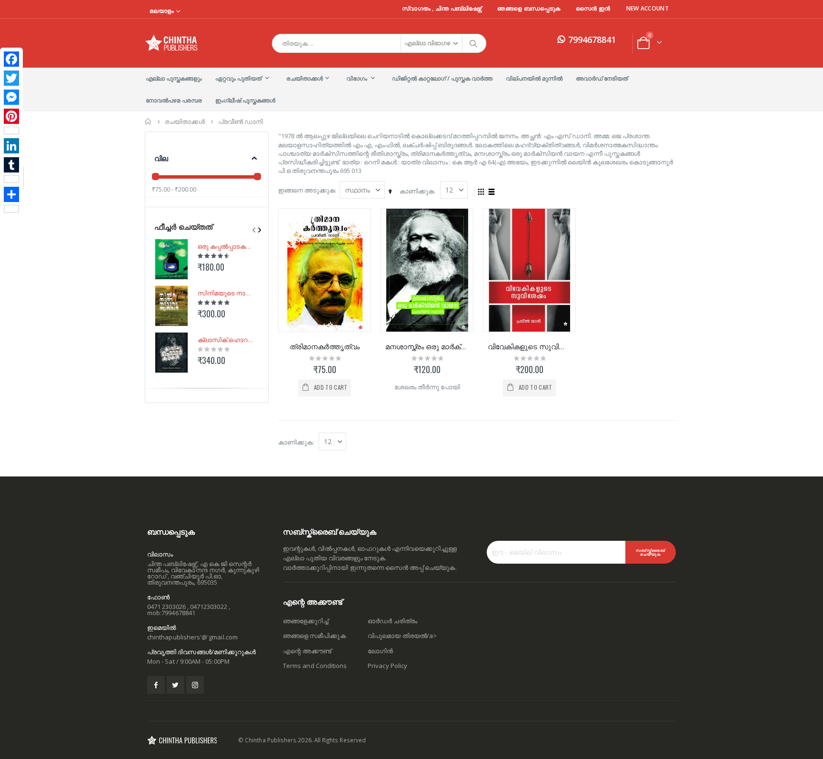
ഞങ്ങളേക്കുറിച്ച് (305, 621)
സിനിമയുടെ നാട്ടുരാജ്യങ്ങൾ (226, 293)
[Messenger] (11, 97)
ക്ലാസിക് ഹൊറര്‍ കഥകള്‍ (226, 339)
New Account (647, 8)
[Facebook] (11, 59)
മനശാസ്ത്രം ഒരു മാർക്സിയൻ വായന (427, 346)
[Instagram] (195, 685)
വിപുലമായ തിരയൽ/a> (402, 635)
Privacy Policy (387, 665)
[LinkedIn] (11, 145)
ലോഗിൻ (380, 651)
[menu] (411, 89)
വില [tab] (161, 158)
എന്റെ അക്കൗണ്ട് (307, 651)
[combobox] (379, 43)
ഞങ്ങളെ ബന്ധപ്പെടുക (528, 8)
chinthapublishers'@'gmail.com (192, 637)
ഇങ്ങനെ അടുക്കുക (306, 190)
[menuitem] (174, 79)
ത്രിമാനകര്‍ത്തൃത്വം (325, 346)
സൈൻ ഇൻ (593, 8)
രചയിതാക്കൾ (185, 122)
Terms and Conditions (315, 665)
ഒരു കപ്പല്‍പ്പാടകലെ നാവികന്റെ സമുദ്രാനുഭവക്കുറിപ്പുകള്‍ (226, 246)
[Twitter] (11, 78)
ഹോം (148, 121)
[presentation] (258, 230)
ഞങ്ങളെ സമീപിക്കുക (314, 635)
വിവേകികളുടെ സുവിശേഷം (529, 346)
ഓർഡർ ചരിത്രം (392, 621)
